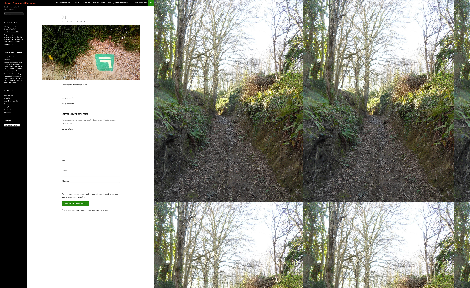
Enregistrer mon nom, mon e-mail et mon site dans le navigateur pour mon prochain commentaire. (90, 195)
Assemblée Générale (11, 101)
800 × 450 (79, 22)
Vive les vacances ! (10, 44)
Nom (64, 160)
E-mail (65, 170)
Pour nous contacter (139, 3)
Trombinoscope (99, 3)
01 (86, 22)
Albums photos (8, 95)
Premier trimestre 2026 (11, 32)
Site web (65, 181)
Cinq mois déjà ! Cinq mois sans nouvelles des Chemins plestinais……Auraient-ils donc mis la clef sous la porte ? (13, 66)
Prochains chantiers (82, 3)
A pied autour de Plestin (62, 3)
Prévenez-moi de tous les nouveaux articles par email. (86, 210)
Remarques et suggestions (118, 3)
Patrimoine (7, 113)
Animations (7, 98)
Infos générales (9, 107)
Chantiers (7, 104)
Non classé (7, 110)
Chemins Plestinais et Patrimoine (20, 3)
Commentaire (68, 129)
